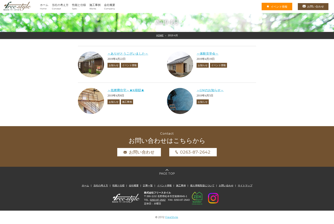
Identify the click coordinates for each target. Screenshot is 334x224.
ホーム (85, 185)
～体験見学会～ (207, 53)
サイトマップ (245, 185)
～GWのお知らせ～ (210, 90)
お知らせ (113, 65)
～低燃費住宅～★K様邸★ (126, 90)
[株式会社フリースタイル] (17, 10)
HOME (160, 35)
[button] (91, 64)
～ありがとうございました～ (128, 53)
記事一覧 (148, 185)
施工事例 (127, 101)
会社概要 (134, 185)
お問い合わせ (315, 6)
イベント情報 (279, 6)
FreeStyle (171, 217)
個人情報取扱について (202, 185)
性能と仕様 (118, 185)
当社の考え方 (100, 185)
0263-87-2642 (195, 152)
